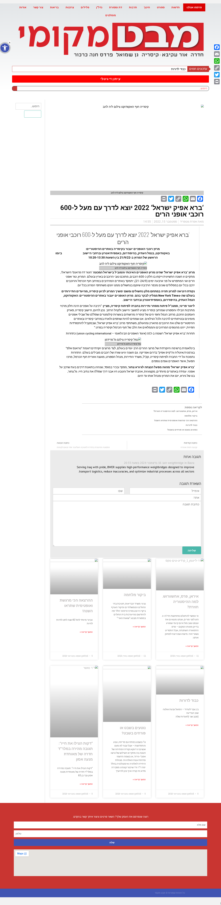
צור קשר (38, 7)
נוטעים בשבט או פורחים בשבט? (182, 430)
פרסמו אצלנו (194, 7)
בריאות (54, 7)
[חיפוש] (14, 88)
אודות (22, 7)
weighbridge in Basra (181, 463)
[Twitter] (216, 74)
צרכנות (70, 7)
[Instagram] (71, 893)
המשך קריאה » (192, 646)
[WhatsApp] (216, 60)
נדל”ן (99, 7)
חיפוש (32, 114)
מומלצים (110, 15)
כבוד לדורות (178, 69)
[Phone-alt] (64, 893)
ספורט (161, 7)
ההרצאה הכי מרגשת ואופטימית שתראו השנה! (175, 420)
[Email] (216, 54)
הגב (164, 463)
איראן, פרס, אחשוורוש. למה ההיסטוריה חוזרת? (175, 411)
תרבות (133, 7)
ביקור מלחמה (190, 416)
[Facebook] (216, 47)
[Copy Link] (216, 67)
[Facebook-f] (78, 893)
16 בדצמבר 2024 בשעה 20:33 (142, 463)
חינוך (147, 7)
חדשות (175, 7)
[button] (110, 79)
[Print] (216, 81)
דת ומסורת (115, 7)
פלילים (85, 7)
